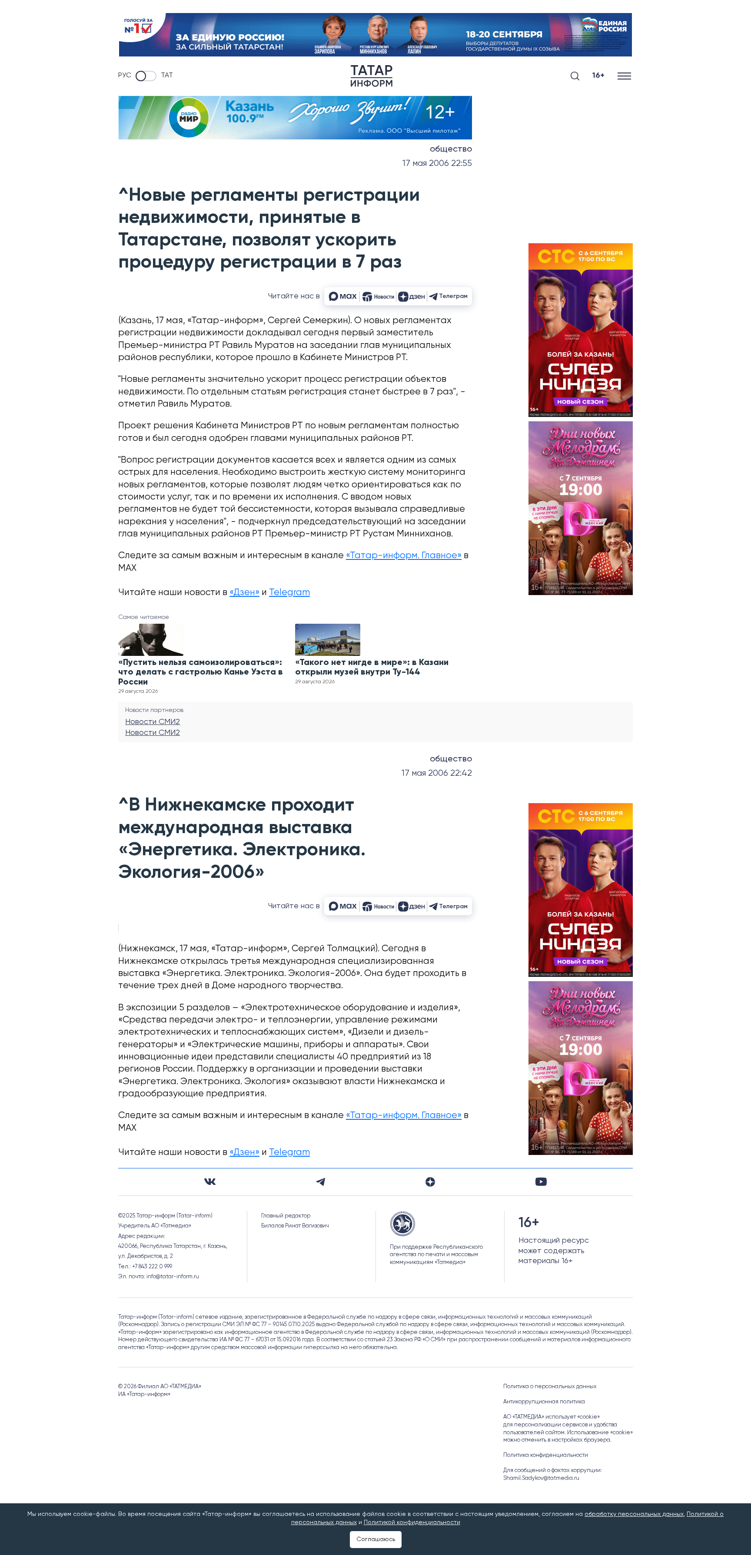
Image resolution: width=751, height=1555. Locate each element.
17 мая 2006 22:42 (437, 773)
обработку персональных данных (634, 1514)
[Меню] (625, 76)
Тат (167, 75)
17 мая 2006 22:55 (437, 163)
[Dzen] (430, 1182)
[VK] (210, 1181)
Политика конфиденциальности (545, 1455)
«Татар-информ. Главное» (404, 555)
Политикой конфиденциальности (412, 1522)
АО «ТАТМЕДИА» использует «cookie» (551, 1417)
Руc (124, 75)
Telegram (289, 592)
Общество (451, 149)
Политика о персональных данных (550, 1387)
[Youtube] (541, 1181)
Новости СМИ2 (152, 722)
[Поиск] (575, 76)
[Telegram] (320, 1182)
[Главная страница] (371, 76)
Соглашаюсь (375, 1539)
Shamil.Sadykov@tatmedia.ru (541, 1478)
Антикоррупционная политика (544, 1402)
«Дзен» (244, 592)
